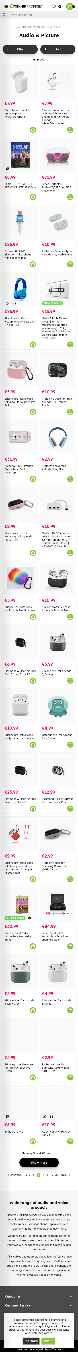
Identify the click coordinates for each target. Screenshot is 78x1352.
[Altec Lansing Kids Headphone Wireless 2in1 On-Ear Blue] (20, 289)
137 (56, 1174)
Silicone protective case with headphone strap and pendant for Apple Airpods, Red (19, 867)
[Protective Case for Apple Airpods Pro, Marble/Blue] (58, 222)
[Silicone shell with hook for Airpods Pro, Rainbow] (20, 578)
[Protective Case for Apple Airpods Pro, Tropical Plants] (58, 369)
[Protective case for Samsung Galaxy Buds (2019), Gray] (58, 834)
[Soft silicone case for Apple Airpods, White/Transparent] (20, 81)
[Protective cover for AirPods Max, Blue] (58, 437)
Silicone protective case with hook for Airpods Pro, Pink (20, 402)
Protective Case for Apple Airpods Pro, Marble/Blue (57, 253)
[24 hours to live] (20, 1102)
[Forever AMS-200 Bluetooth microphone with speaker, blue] (20, 222)
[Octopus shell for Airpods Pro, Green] (58, 706)
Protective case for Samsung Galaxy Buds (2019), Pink (18, 536)
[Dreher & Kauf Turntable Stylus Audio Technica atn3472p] (20, 437)
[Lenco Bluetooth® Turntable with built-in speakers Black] (58, 904)
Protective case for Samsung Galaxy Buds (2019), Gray (55, 866)
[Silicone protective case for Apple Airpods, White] (20, 706)
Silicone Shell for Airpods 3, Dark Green (19, 1002)
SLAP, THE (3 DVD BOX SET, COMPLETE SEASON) (20, 185)
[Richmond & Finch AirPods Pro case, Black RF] (20, 770)
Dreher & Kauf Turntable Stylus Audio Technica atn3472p (19, 469)
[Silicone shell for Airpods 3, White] (58, 971)
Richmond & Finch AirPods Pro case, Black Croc (57, 800)
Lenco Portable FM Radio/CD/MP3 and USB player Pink (56, 187)
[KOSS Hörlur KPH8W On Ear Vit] (58, 1102)
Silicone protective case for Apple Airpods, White (19, 736)
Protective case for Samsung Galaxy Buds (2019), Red (55, 1068)
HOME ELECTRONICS (34, 27)
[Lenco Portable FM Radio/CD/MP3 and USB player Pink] (58, 155)
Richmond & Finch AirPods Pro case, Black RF (20, 800)
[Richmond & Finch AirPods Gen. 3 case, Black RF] (20, 642)
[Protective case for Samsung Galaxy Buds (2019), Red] (58, 1035)
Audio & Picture (55, 27)
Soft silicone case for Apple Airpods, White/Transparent (17, 113)
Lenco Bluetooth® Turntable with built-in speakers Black (55, 936)
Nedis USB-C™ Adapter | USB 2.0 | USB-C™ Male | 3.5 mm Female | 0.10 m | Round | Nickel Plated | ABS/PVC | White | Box (56, 540)
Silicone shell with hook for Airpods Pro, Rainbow (20, 608)
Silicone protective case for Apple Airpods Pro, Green (19, 1068)
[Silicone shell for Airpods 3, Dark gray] (58, 642)
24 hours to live (14, 1131)
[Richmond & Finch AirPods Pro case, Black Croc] (58, 770)
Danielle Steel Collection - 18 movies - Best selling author (20, 936)
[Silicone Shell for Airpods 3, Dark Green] (20, 971)
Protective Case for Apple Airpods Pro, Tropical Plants (57, 402)
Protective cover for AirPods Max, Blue (54, 467)
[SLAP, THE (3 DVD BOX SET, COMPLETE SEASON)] (20, 155)
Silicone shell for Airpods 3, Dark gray (56, 672)
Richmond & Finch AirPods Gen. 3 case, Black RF (20, 672)
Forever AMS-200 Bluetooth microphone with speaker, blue (18, 254)
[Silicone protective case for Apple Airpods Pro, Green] (20, 1035)
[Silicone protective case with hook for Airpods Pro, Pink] (20, 369)
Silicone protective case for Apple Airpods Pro (56, 608)
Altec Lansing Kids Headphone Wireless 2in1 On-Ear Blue (20, 322)
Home (18, 27)
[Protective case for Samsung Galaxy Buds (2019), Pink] (20, 504)
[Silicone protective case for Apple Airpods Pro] (58, 578)
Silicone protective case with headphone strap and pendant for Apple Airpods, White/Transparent (56, 117)
